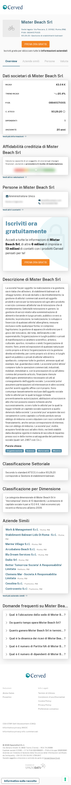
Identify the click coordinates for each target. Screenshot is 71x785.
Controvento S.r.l (16, 588)
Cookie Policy (44, 701)
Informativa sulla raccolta (20, 781)
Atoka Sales (8, 693)
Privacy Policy (44, 705)
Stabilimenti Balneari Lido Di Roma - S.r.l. (31, 534)
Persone (50, 61)
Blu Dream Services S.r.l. (21, 554)
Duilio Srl (11, 559)
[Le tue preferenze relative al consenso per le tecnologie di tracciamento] (65, 779)
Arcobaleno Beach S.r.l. (20, 549)
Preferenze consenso (48, 709)
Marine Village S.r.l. (18, 544)
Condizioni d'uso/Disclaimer (51, 697)
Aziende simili (30, 61)
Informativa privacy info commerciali (20, 731)
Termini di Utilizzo (46, 693)
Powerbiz (7, 697)
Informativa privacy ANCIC (15, 727)
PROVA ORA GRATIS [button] (35, 44)
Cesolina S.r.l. (14, 583)
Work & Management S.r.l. (22, 529)
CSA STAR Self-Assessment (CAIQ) (19, 724)
